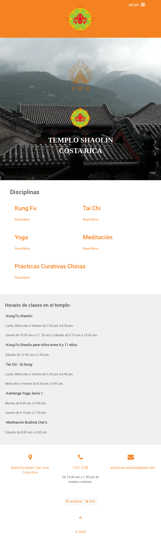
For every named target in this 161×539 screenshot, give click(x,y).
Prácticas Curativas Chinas (50, 266)
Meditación (98, 237)
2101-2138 (80, 467)
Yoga (21, 237)
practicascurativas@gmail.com (133, 467)
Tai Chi (92, 208)
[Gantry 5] (80, 19)
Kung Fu (26, 208)
